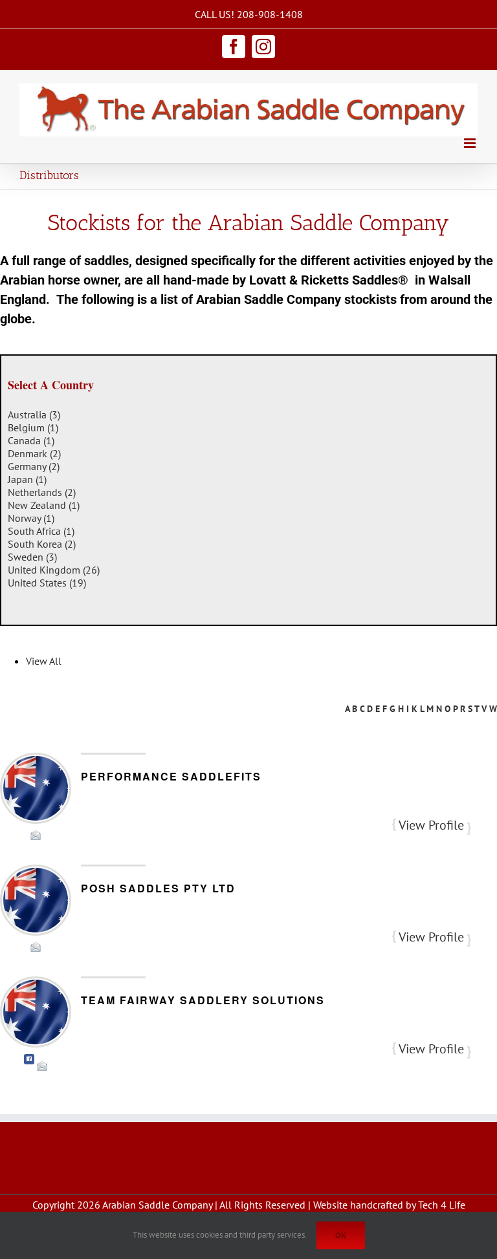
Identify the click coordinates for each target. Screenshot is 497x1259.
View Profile (431, 825)
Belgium (33, 427)
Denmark (34, 453)
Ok (340, 1235)
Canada (31, 440)
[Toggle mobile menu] (471, 143)
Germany (34, 466)
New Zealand (44, 505)
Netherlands (42, 492)
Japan (27, 479)
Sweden (32, 556)
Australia (34, 414)
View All (43, 660)
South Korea (42, 543)
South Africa (41, 530)
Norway (31, 517)
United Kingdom (54, 569)
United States (47, 582)
